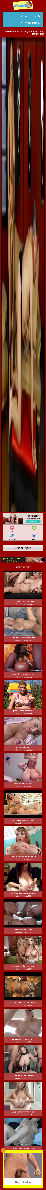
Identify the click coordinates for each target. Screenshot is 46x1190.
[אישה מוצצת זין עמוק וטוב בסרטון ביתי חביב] (23, 1023)
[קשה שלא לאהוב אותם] (23, 767)
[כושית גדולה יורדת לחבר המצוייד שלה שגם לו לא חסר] (23, 658)
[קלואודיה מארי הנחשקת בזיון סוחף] (23, 621)
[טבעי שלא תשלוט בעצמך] (23, 694)
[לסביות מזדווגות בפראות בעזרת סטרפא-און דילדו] (23, 804)
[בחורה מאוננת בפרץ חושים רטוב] (23, 1132)
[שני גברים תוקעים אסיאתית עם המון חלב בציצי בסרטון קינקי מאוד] (23, 1059)
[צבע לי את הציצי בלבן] (23, 913)
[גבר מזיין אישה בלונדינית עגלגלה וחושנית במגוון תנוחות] (23, 585)
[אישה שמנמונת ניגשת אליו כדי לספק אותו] (23, 877)
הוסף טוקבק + (23, 548)
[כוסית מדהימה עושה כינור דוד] (23, 1096)
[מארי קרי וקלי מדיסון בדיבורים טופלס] (23, 950)
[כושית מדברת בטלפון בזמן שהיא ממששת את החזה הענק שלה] (23, 986)
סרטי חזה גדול (30, 15)
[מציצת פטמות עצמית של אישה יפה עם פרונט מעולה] (23, 840)
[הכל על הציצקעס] (23, 731)
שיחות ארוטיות (30, 23)
